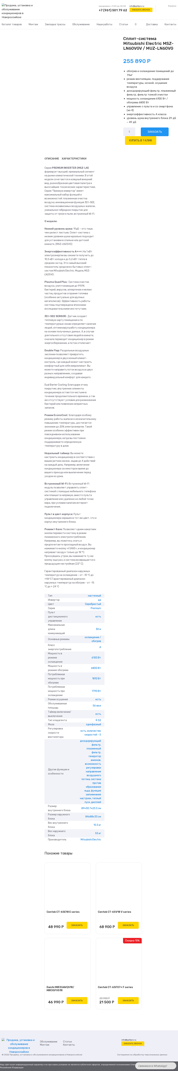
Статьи (123, 24)
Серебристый (93, 604)
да (99, 599)
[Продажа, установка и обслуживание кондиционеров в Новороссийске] (19, 11)
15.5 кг (97, 825)
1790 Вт (96, 691)
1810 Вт (96, 678)
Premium (96, 608)
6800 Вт (96, 668)
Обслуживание (81, 24)
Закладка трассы (55, 24)
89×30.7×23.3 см (91, 808)
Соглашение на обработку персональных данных (142, 1054)
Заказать (155, 131)
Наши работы (104, 24)
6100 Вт (96, 657)
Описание (51, 158)
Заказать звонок (141, 10)
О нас (137, 28)
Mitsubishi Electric (91, 839)
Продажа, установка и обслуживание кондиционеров (37, 1054)
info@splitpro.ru (137, 6)
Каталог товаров (12, 24)
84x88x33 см (93, 816)
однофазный (93, 724)
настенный (94, 595)
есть (98, 616)
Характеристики (74, 158)
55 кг (98, 833)
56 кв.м (97, 705)
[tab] (51, 158)
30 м (98, 629)
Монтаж (33, 24)
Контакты (170, 24)
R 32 (98, 720)
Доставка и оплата (152, 28)
